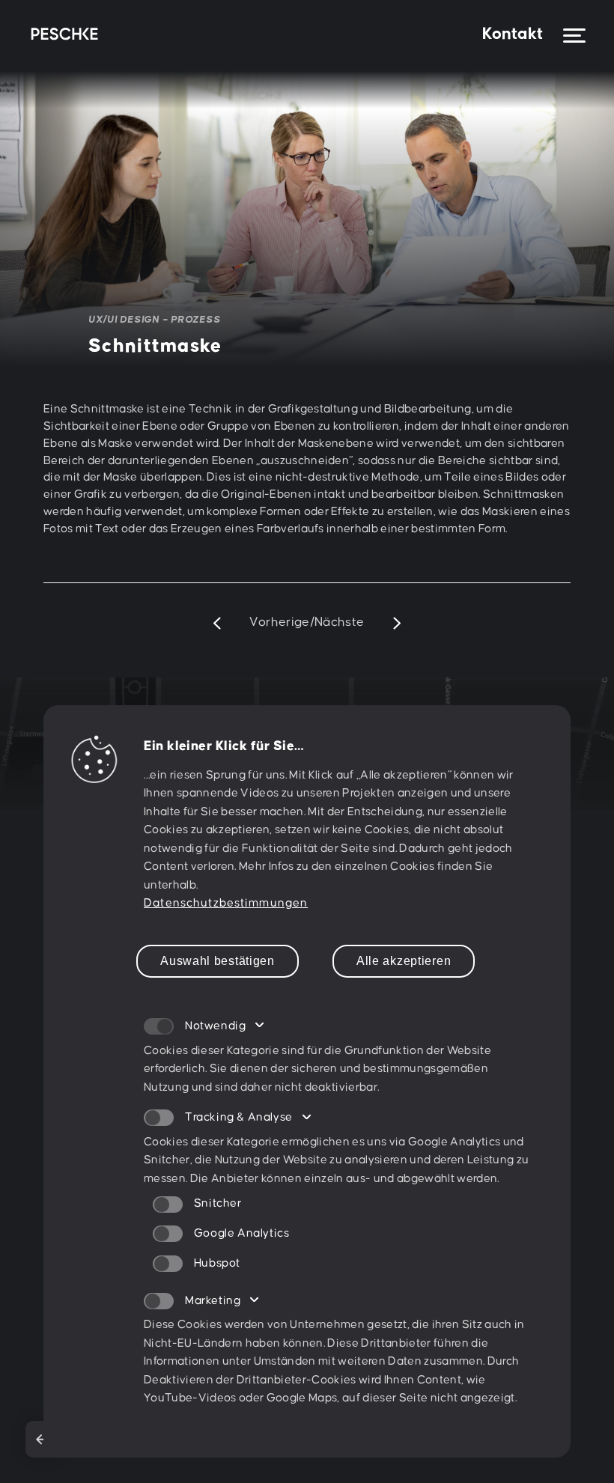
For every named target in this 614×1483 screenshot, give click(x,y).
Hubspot (217, 1263)
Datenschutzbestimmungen (226, 903)
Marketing (212, 1300)
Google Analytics (241, 1233)
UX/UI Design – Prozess (154, 319)
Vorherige (279, 622)
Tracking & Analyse (239, 1117)
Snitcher (218, 1203)
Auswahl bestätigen (217, 960)
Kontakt (512, 34)
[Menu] (574, 35)
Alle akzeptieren (403, 960)
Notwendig (215, 1026)
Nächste (339, 622)
